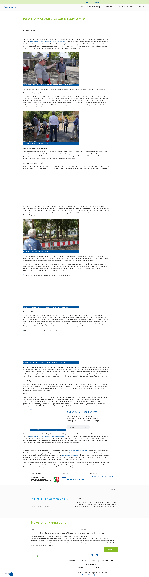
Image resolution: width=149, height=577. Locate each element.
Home (82, 7)
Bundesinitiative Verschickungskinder (102, 476)
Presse (87, 2)
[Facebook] (11, 574)
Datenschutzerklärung (46, 489)
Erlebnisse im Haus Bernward (77, 451)
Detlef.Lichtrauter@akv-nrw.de (92, 575)
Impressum (35, 489)
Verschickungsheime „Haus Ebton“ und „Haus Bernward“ (47, 42)
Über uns (141, 7)
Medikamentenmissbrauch (69, 455)
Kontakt (96, 2)
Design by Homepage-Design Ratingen (40, 506)
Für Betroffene (109, 7)
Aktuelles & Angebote (126, 7)
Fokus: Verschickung (93, 7)
